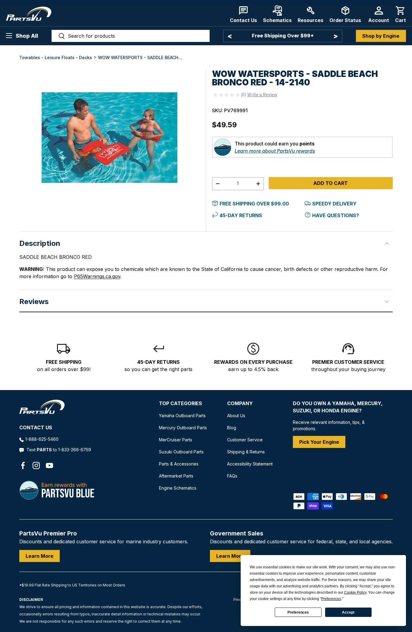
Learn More (39, 556)
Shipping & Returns (246, 451)
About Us (236, 415)
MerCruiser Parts (175, 439)
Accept (348, 612)
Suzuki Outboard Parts (181, 451)
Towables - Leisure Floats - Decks (55, 57)
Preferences (298, 612)
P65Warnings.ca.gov (97, 276)
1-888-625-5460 (42, 439)
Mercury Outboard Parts (183, 427)
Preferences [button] (331, 599)
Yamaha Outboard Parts (182, 415)
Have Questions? (335, 215)
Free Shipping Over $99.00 (254, 204)
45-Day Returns (241, 215)
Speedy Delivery (334, 204)
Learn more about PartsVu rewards (275, 151)
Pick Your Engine (319, 442)
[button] (400, 14)
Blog (231, 427)
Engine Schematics (177, 488)
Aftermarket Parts (176, 475)
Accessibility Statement (250, 463)
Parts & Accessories (178, 463)
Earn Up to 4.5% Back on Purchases (282, 36)
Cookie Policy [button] (355, 592)
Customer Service (245, 439)
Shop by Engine (380, 36)
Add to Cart (330, 183)
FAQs (232, 475)
